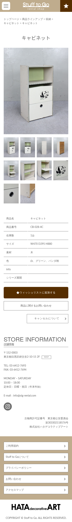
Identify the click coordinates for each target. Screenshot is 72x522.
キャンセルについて (46, 318)
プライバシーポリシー (19, 468)
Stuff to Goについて (17, 457)
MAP (46, 357)
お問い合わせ (13, 479)
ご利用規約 (12, 446)
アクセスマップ (15, 490)
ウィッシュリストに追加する (38, 292)
